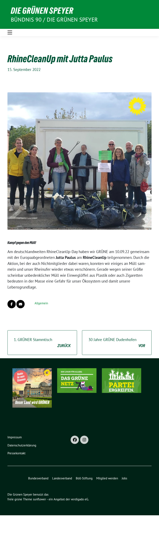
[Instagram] (84, 440)
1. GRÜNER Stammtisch (42, 342)
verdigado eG (79, 499)
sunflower (39, 499)
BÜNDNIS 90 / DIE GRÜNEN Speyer (54, 19)
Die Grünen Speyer (42, 11)
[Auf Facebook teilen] (11, 304)
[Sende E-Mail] (20, 304)
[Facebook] (75, 440)
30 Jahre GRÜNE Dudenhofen (116, 342)
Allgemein (41, 303)
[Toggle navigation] (10, 32)
